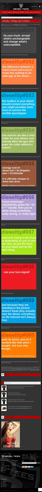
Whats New (14, 477)
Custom (37, 12)
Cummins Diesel (33, 368)
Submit (38, 463)
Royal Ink (33, 490)
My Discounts (14, 468)
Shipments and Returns (5, 465)
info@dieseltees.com (27, 458)
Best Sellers (14, 475)
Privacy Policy (3, 470)
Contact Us (3, 467)
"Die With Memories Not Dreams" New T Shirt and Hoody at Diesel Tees (21, 386)
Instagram (4, 486)
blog (4, 25)
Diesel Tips (12, 25)
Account (37, 1)
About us (15, 12)
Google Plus (5, 484)
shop (23, 370)
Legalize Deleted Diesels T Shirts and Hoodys (16, 399)
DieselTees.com (27, 370)
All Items (13, 474)
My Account (14, 462)
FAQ (27, 12)
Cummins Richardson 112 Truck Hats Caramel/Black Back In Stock (19, 406)
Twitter (4, 483)
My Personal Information (14, 465)
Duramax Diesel (8, 369)
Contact (22, 12)
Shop (9, 12)
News (6, 17)
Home (4, 12)
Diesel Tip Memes (30, 24)
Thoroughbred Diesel (8, 24)
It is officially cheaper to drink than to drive (31, 190)
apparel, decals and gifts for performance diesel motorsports (23, 367)
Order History (14, 470)
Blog (31, 12)
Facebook (4, 481)
